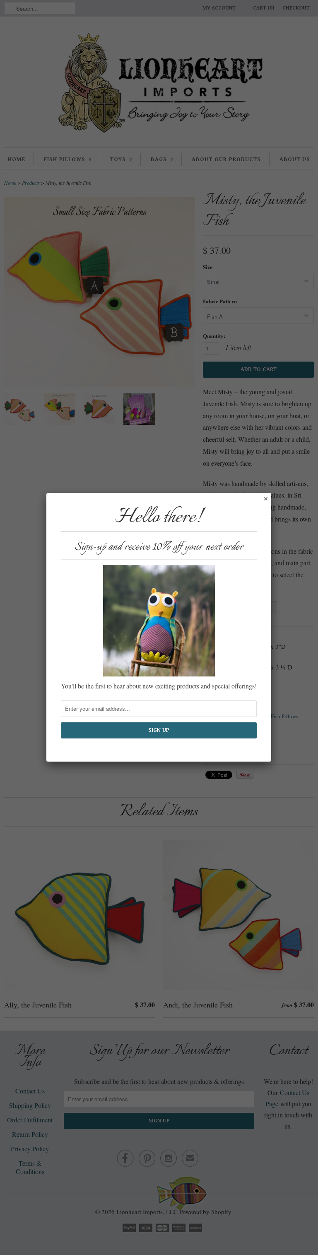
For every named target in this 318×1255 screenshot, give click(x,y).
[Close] (265, 498)
